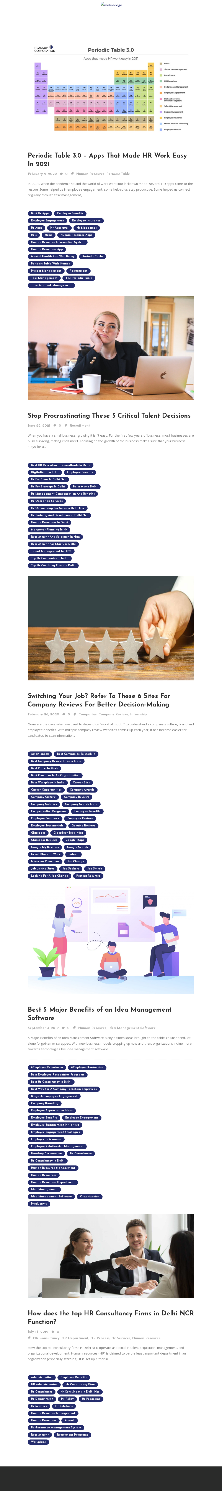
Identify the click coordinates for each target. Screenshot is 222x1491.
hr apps (36, 227)
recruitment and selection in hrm (55, 536)
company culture (43, 797)
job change (75, 861)
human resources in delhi (49, 522)
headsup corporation (46, 1153)
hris (34, 235)
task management (44, 278)
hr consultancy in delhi (47, 1160)
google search (77, 847)
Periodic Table (118, 174)
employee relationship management (57, 1146)
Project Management (46, 270)
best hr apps (40, 213)
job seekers (70, 868)
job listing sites (42, 868)
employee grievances (46, 1139)
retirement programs (72, 1434)
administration (41, 1377)
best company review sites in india (56, 761)
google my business (45, 847)
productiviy (39, 1203)
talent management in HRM (51, 551)
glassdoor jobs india (68, 832)
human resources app (47, 249)
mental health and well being (52, 256)
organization (89, 1196)
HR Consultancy (46, 1338)
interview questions (45, 861)
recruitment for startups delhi (53, 544)
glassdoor (38, 832)
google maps (74, 840)
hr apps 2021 (59, 227)
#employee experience (47, 1067)
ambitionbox (40, 754)
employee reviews (80, 818)
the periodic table (79, 278)
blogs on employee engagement (54, 1096)
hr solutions (64, 1406)
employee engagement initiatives (55, 1125)
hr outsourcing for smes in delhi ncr (57, 508)
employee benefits (70, 213)
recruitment (78, 270)
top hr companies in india (50, 558)
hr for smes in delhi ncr (48, 479)
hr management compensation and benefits (63, 493)
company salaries (44, 804)
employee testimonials (47, 825)
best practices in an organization (55, 775)
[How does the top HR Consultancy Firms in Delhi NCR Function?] (111, 1255)
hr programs (91, 1399)
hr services (39, 1406)
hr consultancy (81, 1153)
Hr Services (120, 1338)
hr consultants (41, 1391)
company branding (44, 1103)
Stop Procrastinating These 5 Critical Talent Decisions (109, 416)
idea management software (51, 1196)
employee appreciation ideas (52, 1110)
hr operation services (47, 501)
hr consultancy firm (80, 1384)
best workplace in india (48, 782)
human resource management (53, 1168)
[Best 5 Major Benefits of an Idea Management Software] (111, 940)
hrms (48, 235)
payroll (70, 1420)
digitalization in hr (45, 472)
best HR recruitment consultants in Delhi (60, 465)
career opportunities (46, 789)
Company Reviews (113, 714)
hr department (42, 1399)
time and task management (51, 285)
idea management (44, 1189)
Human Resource (90, 174)
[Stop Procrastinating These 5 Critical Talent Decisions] (111, 347)
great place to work (45, 854)
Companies (87, 714)
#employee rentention (87, 1067)
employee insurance (86, 220)
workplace (38, 1442)
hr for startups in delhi (48, 486)
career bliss (81, 782)
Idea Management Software (132, 1028)
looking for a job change (49, 875)
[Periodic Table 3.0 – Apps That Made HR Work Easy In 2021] (111, 87)
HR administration (44, 1384)
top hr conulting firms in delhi (53, 565)
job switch (94, 868)
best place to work (44, 768)
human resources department (53, 1182)
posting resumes (88, 875)
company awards (82, 789)
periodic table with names (50, 263)
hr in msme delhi (85, 486)
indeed (73, 854)
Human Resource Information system (57, 242)
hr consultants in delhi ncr (80, 1391)
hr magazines (87, 227)
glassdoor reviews (44, 840)
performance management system (56, 1427)
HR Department (74, 1338)
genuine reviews (83, 825)
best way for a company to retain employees (64, 1089)
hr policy (67, 1399)
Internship (138, 714)
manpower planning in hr (49, 529)
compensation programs (48, 811)
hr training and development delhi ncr (59, 515)
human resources (43, 1175)
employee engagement (47, 220)
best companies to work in (76, 754)
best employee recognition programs (57, 1074)
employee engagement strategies (55, 1132)
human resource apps (76, 235)
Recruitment (80, 425)
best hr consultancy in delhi (51, 1081)
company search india (81, 804)
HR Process (99, 1338)
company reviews (76, 797)
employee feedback (45, 818)
